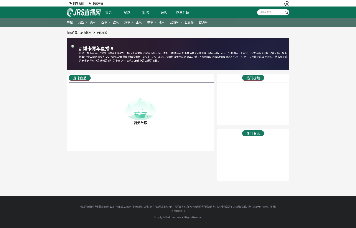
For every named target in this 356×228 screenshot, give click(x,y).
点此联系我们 (178, 210)
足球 (127, 12)
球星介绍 (182, 12)
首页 (108, 12)
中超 (70, 22)
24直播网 (85, 32)
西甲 (104, 22)
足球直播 (101, 32)
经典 (164, 12)
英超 (81, 22)
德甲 (93, 22)
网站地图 (78, 3)
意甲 (127, 22)
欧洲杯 (203, 22)
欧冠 (116, 22)
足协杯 (174, 22)
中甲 (150, 22)
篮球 (145, 12)
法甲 (162, 22)
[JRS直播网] (84, 12)
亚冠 (139, 22)
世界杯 (189, 22)
